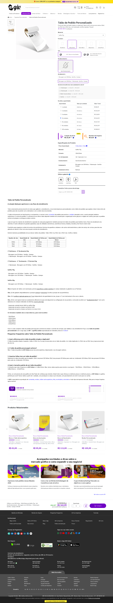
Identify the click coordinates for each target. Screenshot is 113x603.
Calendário (76, 579)
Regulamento (89, 520)
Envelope (43, 579)
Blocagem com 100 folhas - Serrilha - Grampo (69, 77)
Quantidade (76, 503)
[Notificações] (100, 7)
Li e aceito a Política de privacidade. (55, 601)
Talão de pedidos (61, 581)
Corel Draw (68, 183)
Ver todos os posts (99, 494)
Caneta (59, 583)
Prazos (73, 523)
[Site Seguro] (31, 545)
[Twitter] (79, 533)
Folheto (9, 581)
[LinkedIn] (66, 533)
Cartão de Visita (11, 579)
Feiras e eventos (94, 581)
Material (60, 32)
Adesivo (9, 585)
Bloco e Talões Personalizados (16, 436)
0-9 (83, 589)
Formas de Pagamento (15, 530)
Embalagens (77, 581)
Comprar (99, 506)
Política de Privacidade (15, 523)
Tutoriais (95, 513)
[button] (81, 29)
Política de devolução (60, 523)
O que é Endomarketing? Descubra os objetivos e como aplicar (86, 482)
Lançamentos (93, 583)
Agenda (76, 583)
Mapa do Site (13, 520)
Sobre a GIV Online (31, 520)
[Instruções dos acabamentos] (73, 87)
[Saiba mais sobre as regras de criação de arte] (73, 137)
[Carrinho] (103, 7)
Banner (26, 581)
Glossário (16, 589)
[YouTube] (63, 533)
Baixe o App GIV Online (64, 541)
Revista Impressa (94, 577)
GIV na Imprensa (76, 513)
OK (83, 192)
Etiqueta (26, 577)
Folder (9, 583)
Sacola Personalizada (62, 577)
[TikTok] (71, 533)
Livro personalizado (95, 579)
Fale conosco (30, 523)
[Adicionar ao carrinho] (85, 506)
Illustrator (61, 183)
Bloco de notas (60, 579)
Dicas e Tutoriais (75, 520)
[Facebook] (76, 533)
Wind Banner (27, 583)
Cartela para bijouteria (46, 585)
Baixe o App (45, 520)
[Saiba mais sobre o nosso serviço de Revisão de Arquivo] (95, 137)
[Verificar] (15, 544)
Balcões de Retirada (17, 513)
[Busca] (75, 7)
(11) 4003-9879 (11, 563)
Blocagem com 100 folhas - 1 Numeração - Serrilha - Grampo (73, 81)
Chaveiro (59, 585)
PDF (76, 183)
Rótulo (25, 579)
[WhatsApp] (96, 7)
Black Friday (93, 585)
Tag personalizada (45, 583)
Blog (44, 523)
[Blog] (74, 533)
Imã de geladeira (45, 581)
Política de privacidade (94, 598)
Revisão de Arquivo (37, 513)
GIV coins (101, 520)
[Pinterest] (69, 533)
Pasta (42, 577)
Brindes (75, 577)
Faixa (25, 585)
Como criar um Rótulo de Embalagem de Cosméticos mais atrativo (54, 482)
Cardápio (76, 585)
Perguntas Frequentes (56, 513)
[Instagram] (61, 533)
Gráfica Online (11, 577)
